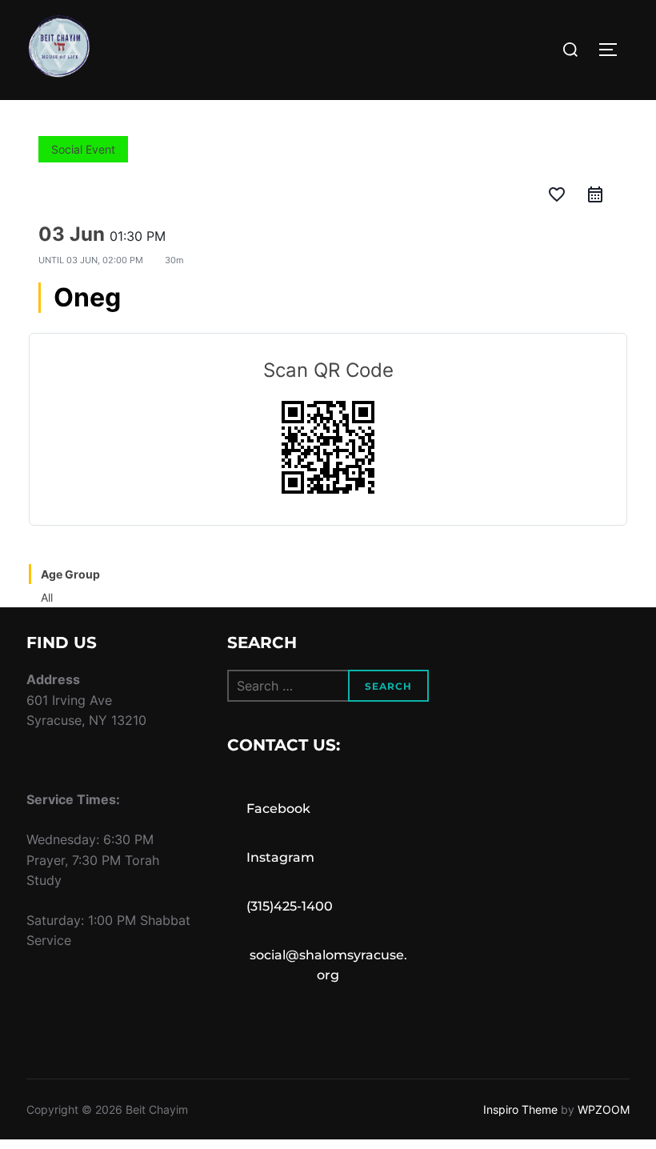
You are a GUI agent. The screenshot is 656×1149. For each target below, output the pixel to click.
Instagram (280, 857)
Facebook (278, 808)
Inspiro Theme (520, 1109)
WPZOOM (604, 1109)
